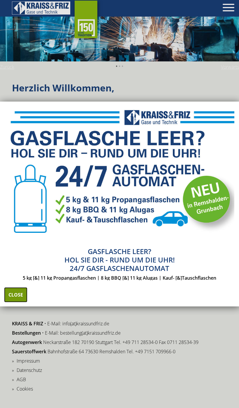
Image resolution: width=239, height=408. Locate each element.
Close (15, 295)
